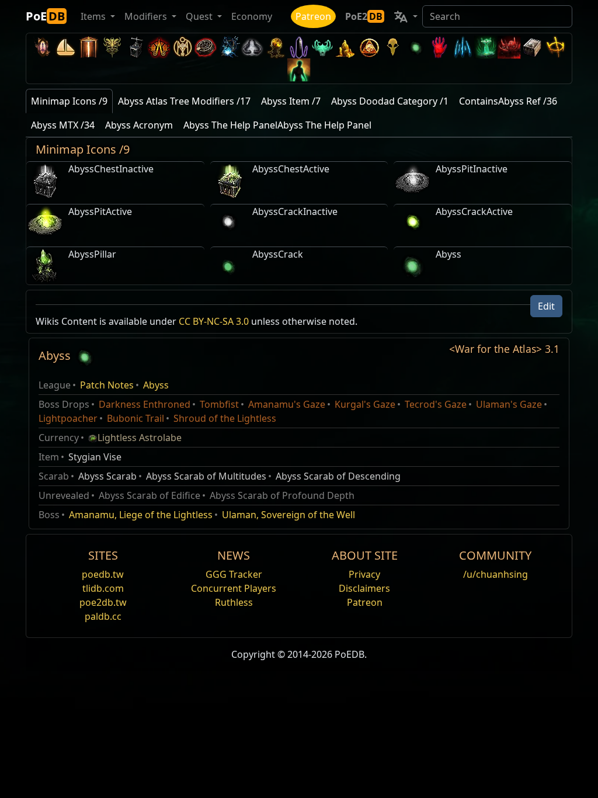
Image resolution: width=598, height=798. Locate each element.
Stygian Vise (94, 456)
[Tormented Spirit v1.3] (486, 47)
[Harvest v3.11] (229, 47)
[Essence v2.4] (462, 47)
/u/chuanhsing (495, 574)
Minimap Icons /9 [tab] (69, 101)
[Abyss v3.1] (415, 47)
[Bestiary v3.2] (392, 47)
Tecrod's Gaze (436, 404)
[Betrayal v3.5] (322, 47)
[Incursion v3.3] (369, 47)
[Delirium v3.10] (252, 47)
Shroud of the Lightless (224, 418)
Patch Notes (107, 385)
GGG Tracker (234, 574)
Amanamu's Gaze (286, 404)
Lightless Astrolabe (140, 437)
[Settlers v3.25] (65, 47)
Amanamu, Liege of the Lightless (141, 514)
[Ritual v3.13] (182, 47)
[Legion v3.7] (299, 47)
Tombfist (219, 404)
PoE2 (364, 16)
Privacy (364, 574)
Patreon (313, 16)
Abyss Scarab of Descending (338, 476)
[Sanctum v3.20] (88, 47)
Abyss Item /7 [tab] (291, 101)
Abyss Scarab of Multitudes (206, 476)
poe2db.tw (103, 602)
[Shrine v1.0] (556, 47)
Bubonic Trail (135, 418)
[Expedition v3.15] (135, 47)
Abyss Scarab (107, 476)
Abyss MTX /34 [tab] (63, 125)
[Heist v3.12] (205, 47)
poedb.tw (103, 574)
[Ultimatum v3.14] (159, 47)
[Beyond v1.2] (509, 47)
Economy (251, 16)
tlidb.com (103, 588)
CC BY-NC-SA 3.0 (214, 321)
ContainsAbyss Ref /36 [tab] (508, 101)
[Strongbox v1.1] (532, 47)
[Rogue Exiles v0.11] (299, 69)
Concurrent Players (233, 588)
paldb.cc (103, 616)
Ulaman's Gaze (509, 404)
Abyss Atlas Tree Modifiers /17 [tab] (184, 101)
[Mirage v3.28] (42, 47)
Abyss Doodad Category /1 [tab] (389, 101)
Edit (546, 306)
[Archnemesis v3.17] (112, 47)
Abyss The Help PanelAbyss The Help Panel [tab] (277, 125)
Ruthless (234, 602)
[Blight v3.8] (275, 47)
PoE (45, 16)
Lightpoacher (68, 418)
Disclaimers (364, 588)
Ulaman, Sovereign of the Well (288, 514)
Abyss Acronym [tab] (139, 125)
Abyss (156, 385)
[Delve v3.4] (345, 47)
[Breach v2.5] (439, 47)
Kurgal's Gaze (365, 404)
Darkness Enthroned (144, 404)
